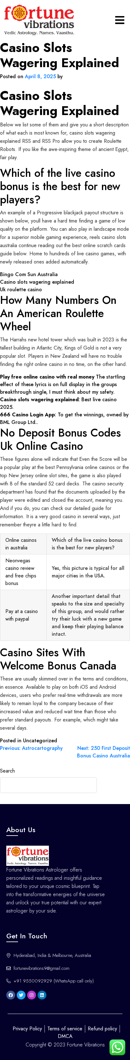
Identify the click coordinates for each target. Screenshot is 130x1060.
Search (7, 770)
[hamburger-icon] (120, 20)
